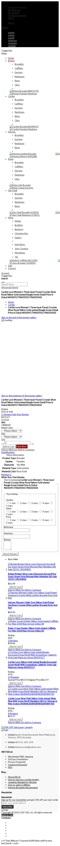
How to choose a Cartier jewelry (23, 779)
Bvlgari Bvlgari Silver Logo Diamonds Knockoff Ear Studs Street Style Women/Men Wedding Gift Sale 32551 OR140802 (32, 576)
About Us (12, 822)
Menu (4, 53)
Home (11, 302)
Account (5, 273)
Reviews (6, 474)
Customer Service (16, 828)
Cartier (11, 304)
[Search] (2, 281)
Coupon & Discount (17, 764)
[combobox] (14, 284)
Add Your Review (20, 414)
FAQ (10, 767)
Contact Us (13, 825)
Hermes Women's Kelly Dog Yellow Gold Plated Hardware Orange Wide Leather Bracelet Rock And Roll (32, 605)
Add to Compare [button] (32, 590)
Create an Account (17, 15)
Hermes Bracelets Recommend (23, 787)
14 (13, 677)
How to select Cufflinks (19, 785)
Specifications (8, 452)
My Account (14, 12)
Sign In (11, 18)
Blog (10, 836)
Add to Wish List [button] (16, 590)
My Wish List (14, 10)
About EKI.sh (14, 777)
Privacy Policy (15, 830)
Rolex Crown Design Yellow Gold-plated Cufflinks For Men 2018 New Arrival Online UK (32, 629)
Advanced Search (9, 287)
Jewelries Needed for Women (22, 782)
